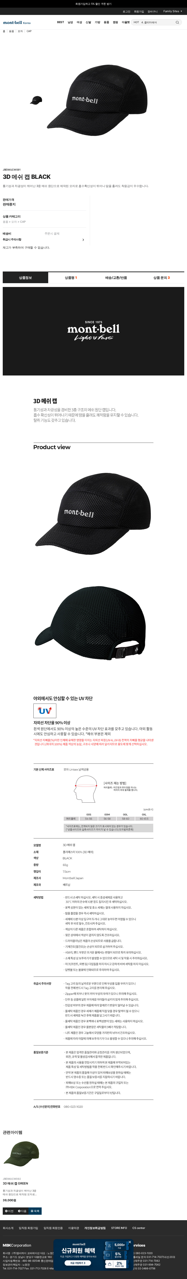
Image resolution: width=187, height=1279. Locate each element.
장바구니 (153, 11)
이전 (10, 1211)
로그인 (126, 11)
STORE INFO (119, 1228)
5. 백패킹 (146, 22)
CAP (29, 31)
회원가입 (139, 11)
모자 (20, 31)
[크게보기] (97, 100)
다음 (23, 1211)
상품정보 (25, 278)
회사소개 (8, 1228)
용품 (11, 31)
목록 (36, 1211)
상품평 (71, 278)
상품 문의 (161, 278)
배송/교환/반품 (116, 278)
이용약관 (73, 1228)
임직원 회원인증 (53, 1228)
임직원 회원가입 (28, 1228)
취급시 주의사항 (12, 239)
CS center (138, 1228)
